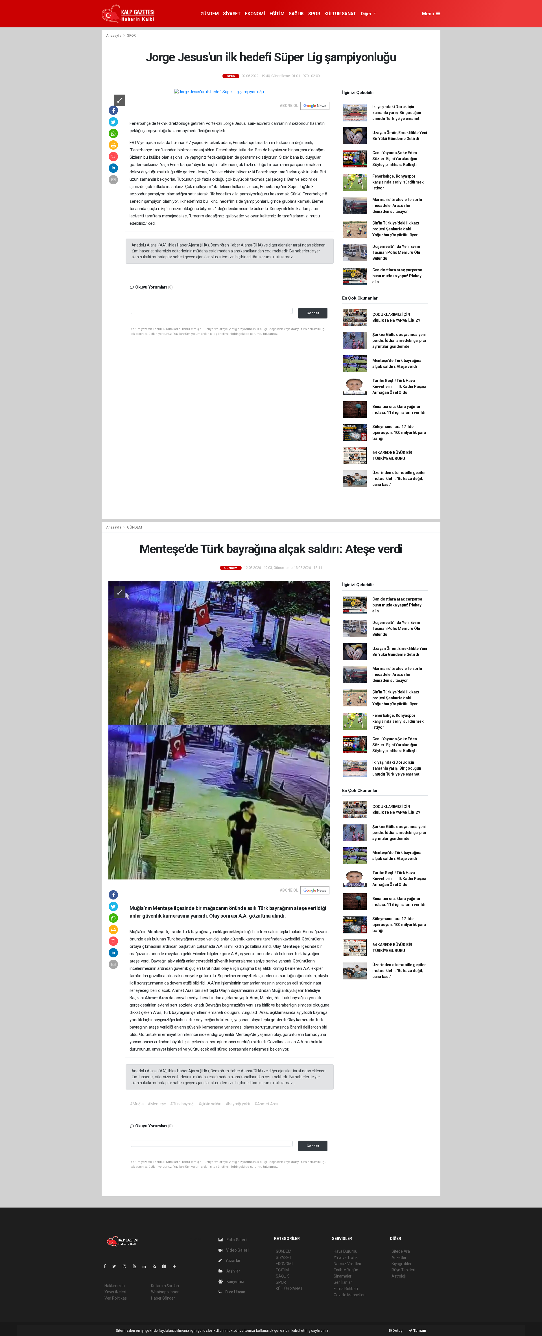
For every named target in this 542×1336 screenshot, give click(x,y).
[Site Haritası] (166, 1266)
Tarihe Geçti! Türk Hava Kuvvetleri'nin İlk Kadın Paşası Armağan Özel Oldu (399, 386)
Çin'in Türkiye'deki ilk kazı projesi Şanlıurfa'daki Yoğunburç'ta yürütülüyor (395, 229)
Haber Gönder (163, 1298)
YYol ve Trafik (345, 1257)
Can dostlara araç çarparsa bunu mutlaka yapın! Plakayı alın (397, 276)
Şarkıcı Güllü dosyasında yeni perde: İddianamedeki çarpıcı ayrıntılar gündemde (399, 340)
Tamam (419, 1330)
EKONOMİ (255, 13)
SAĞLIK (296, 13)
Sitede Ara (401, 1251)
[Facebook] (107, 1266)
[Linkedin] (146, 1266)
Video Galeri (236, 1250)
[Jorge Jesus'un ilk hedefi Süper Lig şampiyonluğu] (219, 91)
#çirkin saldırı (209, 1104)
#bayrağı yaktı (238, 1104)
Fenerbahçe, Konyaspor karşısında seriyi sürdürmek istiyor (398, 182)
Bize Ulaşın (234, 1292)
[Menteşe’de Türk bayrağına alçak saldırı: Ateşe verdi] (219, 730)
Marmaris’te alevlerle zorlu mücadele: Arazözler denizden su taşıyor (397, 205)
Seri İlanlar (343, 1282)
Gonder (313, 313)
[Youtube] (137, 1266)
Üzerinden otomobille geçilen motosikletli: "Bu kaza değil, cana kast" (399, 478)
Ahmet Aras (157, 997)
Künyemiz (235, 1281)
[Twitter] (116, 1266)
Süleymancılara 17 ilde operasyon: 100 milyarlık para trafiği (399, 432)
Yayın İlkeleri (115, 1292)
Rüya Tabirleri (403, 1270)
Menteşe (156, 931)
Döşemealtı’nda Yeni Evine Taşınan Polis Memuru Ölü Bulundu (396, 252)
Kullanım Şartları (165, 1285)
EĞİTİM (277, 13)
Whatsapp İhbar (164, 1292)
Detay (397, 1330)
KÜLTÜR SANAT (340, 13)
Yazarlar (233, 1260)
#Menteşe (157, 1104)
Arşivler (233, 1271)
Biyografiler (402, 1263)
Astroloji (399, 1276)
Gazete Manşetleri (350, 1295)
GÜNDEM (209, 13)
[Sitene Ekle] (176, 1266)
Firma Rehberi (346, 1288)
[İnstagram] (127, 1266)
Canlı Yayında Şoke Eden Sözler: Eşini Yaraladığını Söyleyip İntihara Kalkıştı (394, 158)
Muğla (278, 990)
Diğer (367, 13)
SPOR (314, 13)
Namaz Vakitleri (347, 1263)
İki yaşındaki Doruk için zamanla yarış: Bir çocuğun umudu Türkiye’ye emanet (396, 112)
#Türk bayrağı (182, 1104)
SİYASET (232, 13)
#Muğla (137, 1104)
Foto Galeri (236, 1239)
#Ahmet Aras (266, 1104)
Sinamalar (342, 1276)
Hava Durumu (345, 1251)
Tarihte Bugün (346, 1270)
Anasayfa (114, 35)
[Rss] (156, 1266)
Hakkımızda (114, 1285)
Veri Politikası (115, 1298)
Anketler (399, 1257)
